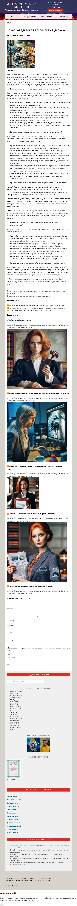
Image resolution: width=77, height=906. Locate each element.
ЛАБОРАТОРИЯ (14, 723)
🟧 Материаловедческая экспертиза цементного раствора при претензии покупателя (35, 305)
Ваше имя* (10, 625)
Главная (13, 17)
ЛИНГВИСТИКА (14, 693)
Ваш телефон (11, 633)
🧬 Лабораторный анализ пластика (19, 320)
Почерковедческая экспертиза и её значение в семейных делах (28, 296)
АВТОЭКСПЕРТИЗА (15, 708)
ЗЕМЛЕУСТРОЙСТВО (16, 698)
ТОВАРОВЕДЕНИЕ (15, 721)
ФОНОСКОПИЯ (14, 725)
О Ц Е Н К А (13, 710)
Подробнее (32, 900)
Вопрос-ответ (30, 17)
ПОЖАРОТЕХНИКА (15, 706)
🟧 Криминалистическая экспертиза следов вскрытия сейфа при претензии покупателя (36, 308)
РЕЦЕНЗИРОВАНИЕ (15, 727)
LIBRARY (9, 23)
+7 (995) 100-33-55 (55, 5)
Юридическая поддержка (39, 674)
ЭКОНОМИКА (14, 712)
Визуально (8, 608)
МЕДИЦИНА (13, 700)
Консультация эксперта (38, 839)
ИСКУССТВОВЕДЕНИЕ (16, 719)
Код (11, 608)
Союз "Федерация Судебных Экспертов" (38, 881)
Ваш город (10, 640)
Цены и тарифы (47, 17)
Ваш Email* (10, 621)
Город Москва (12, 796)
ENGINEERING (14, 704)
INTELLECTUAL (14, 717)
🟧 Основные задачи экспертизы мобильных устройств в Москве (29, 310)
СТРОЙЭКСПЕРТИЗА (16, 695)
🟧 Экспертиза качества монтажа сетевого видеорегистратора (30, 586)
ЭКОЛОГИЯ (13, 714)
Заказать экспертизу (55, 10)
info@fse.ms (55, 7)
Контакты (64, 17)
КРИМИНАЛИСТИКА (16, 691)
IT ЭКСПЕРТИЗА (14, 702)
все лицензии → (11, 779)
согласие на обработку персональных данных (27, 648)
